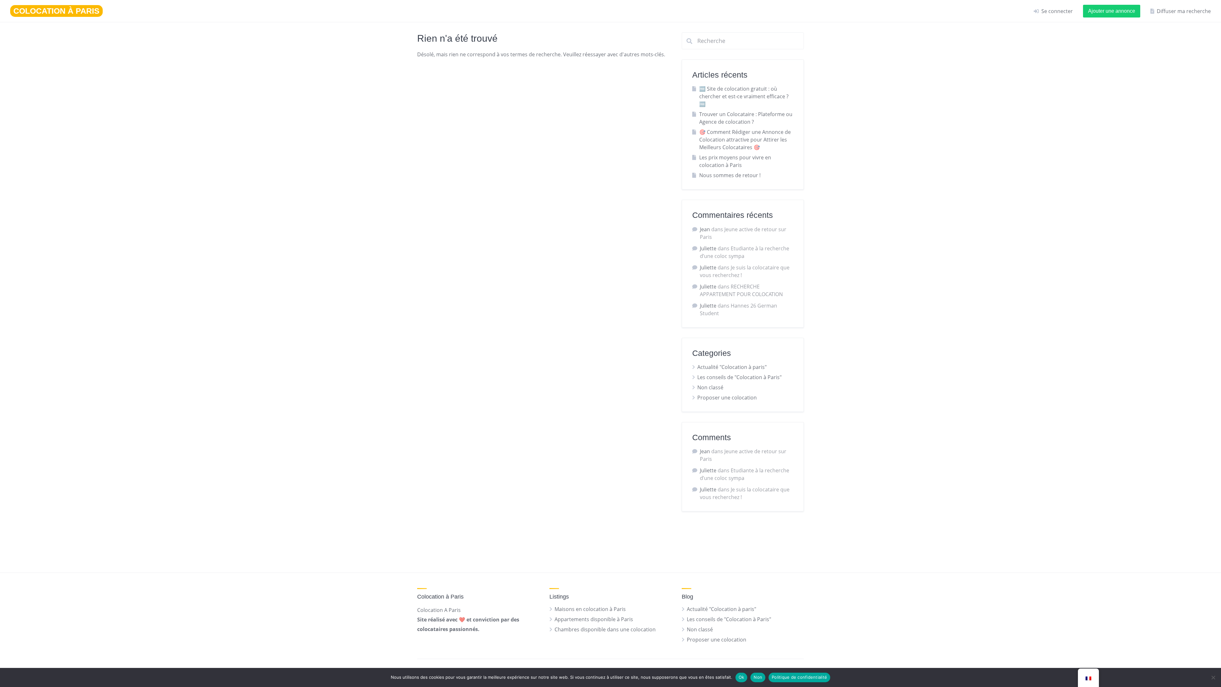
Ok (741, 677)
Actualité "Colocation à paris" (732, 367)
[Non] (1213, 677)
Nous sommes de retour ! (730, 175)
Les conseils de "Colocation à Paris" (739, 377)
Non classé (710, 387)
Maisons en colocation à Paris (590, 609)
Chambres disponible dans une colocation (605, 629)
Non (758, 677)
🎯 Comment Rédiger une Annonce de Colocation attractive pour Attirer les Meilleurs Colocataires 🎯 (745, 139)
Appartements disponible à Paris (594, 619)
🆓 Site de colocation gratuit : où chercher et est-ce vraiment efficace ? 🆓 (744, 96)
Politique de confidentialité (799, 677)
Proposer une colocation (727, 397)
